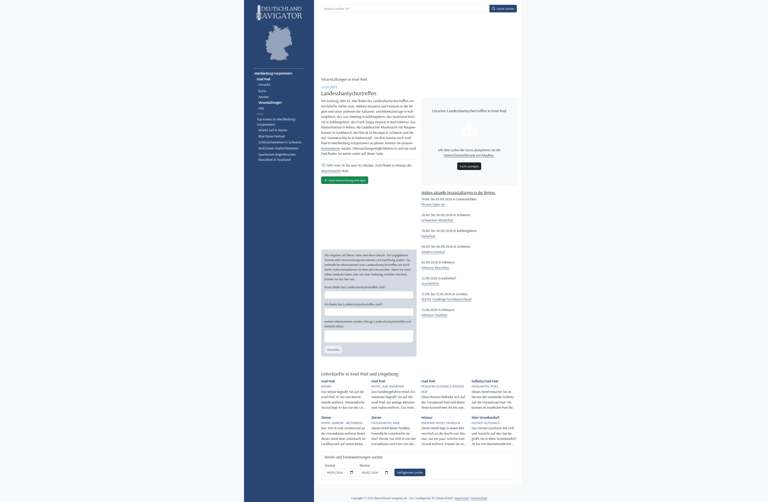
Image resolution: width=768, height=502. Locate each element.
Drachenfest (430, 283)
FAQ (261, 108)
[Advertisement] (419, 45)
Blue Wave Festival (271, 136)
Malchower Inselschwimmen (278, 148)
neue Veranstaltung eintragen (347, 180)
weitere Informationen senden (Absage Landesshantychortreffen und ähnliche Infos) (367, 323)
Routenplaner (330, 148)
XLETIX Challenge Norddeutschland (446, 299)
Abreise (364, 465)
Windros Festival (433, 252)
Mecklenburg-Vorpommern (273, 73)
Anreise (263, 96)
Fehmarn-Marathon (435, 267)
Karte (262, 90)
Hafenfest (428, 236)
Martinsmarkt (331, 170)
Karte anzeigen (469, 166)
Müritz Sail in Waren (272, 130)
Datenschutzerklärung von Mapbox (469, 155)
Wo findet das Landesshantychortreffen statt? (353, 304)
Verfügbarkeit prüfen (410, 472)
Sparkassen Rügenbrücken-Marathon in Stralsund (277, 157)
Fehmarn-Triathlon (434, 315)
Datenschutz (479, 498)
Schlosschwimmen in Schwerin (279, 142)
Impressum (462, 498)
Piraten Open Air (433, 204)
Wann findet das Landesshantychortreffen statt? (355, 287)
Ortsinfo (264, 84)
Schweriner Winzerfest (437, 220)
